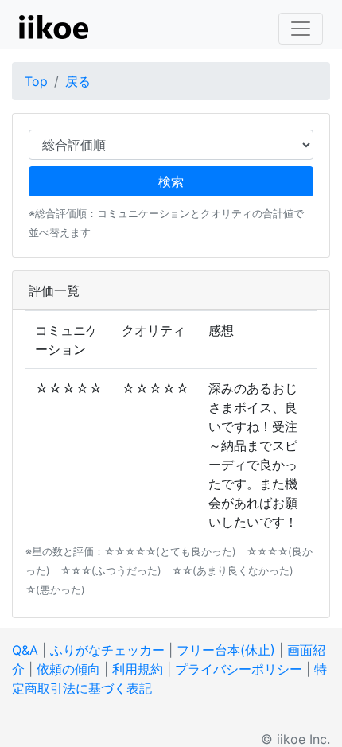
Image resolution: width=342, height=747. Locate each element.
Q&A (25, 650)
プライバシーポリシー (238, 669)
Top (36, 81)
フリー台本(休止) (226, 650)
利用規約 (137, 669)
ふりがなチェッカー (107, 650)
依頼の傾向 (68, 669)
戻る (78, 81)
